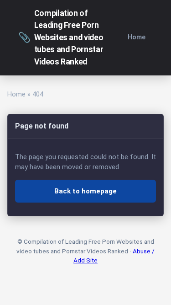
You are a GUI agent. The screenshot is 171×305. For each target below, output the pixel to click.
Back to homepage (85, 191)
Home (136, 37)
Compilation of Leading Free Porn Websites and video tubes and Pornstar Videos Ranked (60, 37)
